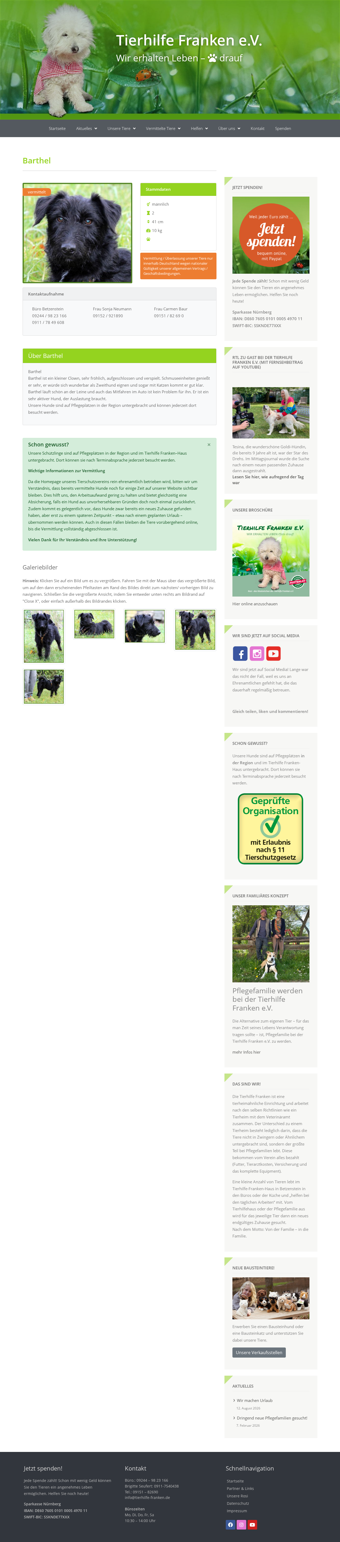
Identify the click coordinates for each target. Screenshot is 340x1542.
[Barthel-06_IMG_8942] (44, 686)
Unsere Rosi (237, 1495)
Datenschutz (238, 1503)
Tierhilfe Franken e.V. (189, 40)
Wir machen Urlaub (255, 1400)
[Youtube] (252, 1525)
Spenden (283, 128)
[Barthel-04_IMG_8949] (145, 625)
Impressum (237, 1510)
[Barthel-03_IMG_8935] (94, 623)
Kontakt (258, 128)
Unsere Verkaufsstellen (259, 1352)
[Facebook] (230, 1525)
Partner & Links (240, 1488)
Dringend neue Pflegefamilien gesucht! (272, 1418)
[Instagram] (241, 1525)
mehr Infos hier (246, 1052)
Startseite (57, 128)
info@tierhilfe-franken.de (147, 1497)
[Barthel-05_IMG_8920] (195, 629)
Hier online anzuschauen (255, 603)
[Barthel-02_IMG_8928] (44, 636)
